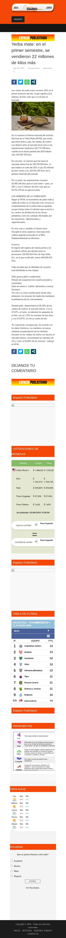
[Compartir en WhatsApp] (27, 82)
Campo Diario (34, 68)
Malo (16, 871)
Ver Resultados (32, 888)
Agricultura (47, 68)
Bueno (17, 866)
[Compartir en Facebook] (14, 82)
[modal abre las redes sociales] (33, 82)
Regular (17, 876)
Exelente (18, 861)
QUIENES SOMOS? (43, 931)
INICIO (17, 931)
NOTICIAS (27, 931)
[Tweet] (20, 82)
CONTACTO (33, 934)
